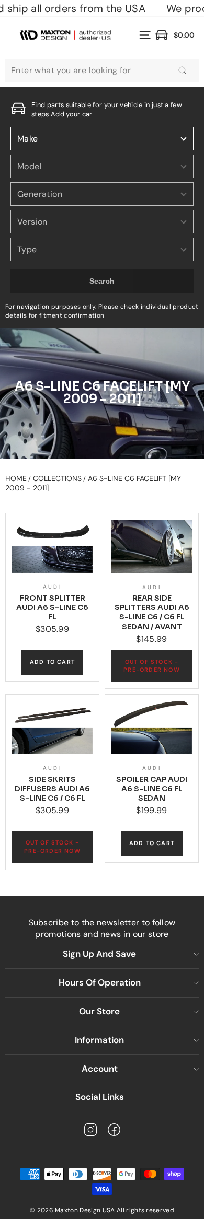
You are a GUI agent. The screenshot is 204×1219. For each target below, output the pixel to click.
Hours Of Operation (100, 982)
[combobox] (102, 70)
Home (16, 478)
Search (102, 281)
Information (99, 1040)
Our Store (99, 1011)
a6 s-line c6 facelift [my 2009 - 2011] (93, 483)
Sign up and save (99, 953)
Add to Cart (52, 661)
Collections (57, 478)
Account (100, 1068)
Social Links (99, 1097)
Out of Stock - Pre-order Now (151, 666)
